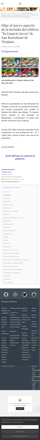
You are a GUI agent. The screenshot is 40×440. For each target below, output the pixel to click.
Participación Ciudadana (13, 269)
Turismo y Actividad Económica (34, 324)
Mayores (6, 214)
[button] (2, 3)
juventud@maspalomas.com (12, 181)
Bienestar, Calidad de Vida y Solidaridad (6, 310)
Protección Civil (26, 320)
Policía (23, 317)
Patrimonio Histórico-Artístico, (5, 354)
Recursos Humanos (10, 266)
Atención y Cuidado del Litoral (15, 259)
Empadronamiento (15, 317)
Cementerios (8, 234)
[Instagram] (15, 294)
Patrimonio (13, 324)
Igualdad (7, 227)
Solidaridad (8, 224)
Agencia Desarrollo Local (13, 217)
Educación (4, 322)
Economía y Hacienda (11, 272)
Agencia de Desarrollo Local (34, 333)
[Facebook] (6, 294)
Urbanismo (7, 247)
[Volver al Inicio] (20, 3)
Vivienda (6, 276)
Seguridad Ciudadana (11, 253)
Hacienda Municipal (15, 320)
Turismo (6, 243)
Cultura (6, 191)
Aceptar (20, 408)
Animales (4, 317)
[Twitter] (24, 294)
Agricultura (8, 204)
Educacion (7, 208)
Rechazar (20, 431)
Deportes (7, 221)
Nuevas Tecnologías (11, 256)
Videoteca (7, 279)
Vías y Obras (8, 282)
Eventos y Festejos (10, 211)
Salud (5, 240)
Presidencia (13, 331)
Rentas (17, 327)
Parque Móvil (25, 345)
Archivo (12, 335)
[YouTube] (34, 294)
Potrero (28, 317)
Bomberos (24, 315)
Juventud (7, 195)
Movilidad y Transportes (13, 263)
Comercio (7, 201)
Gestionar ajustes (20, 436)
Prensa (6, 237)
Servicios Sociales (10, 250)
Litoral (28, 355)
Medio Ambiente (9, 230)
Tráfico (23, 322)
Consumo (6, 198)
